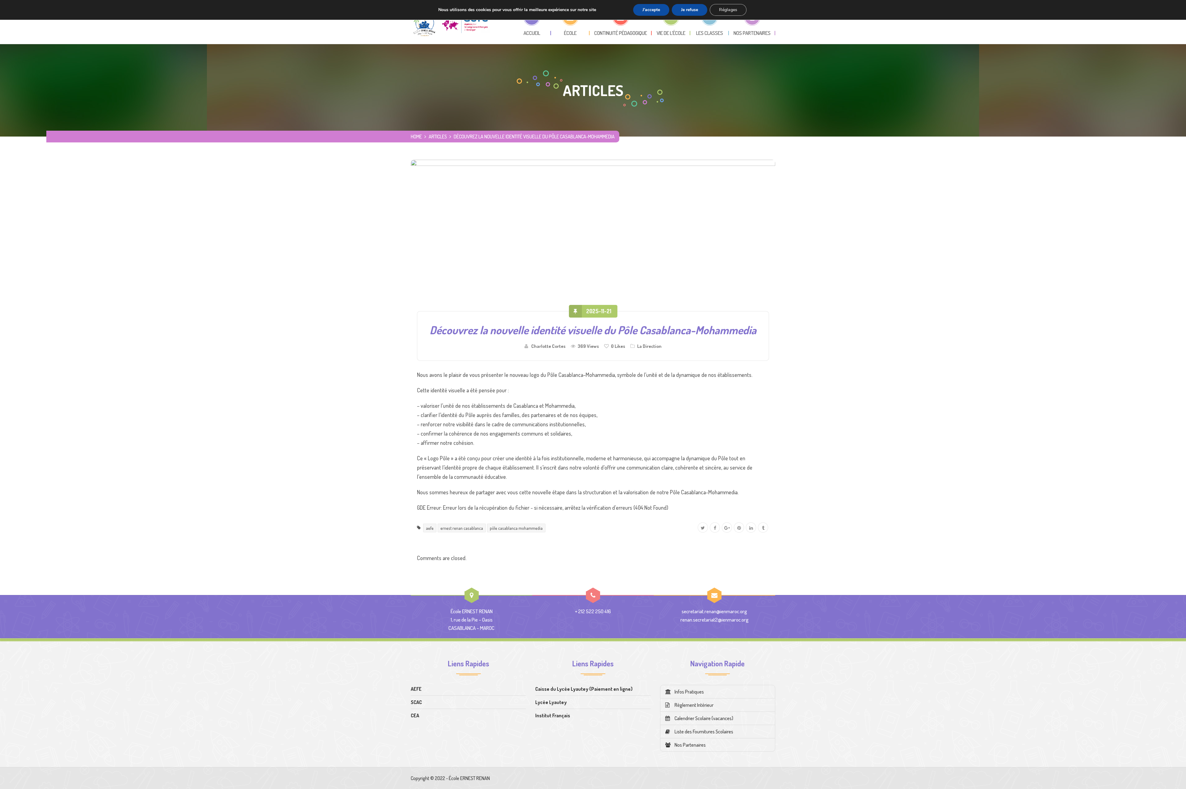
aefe (430, 528)
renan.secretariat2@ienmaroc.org (714, 619)
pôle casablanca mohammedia (516, 528)
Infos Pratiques (689, 692)
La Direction (649, 346)
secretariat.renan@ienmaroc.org (714, 611)
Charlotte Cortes (548, 346)
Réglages (728, 10)
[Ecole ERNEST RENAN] (450, 22)
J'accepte (651, 10)
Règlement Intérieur (694, 705)
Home (416, 136)
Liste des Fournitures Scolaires (704, 731)
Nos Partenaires (690, 745)
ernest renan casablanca (461, 528)
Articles (438, 136)
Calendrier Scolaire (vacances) (704, 718)
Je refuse (689, 10)
